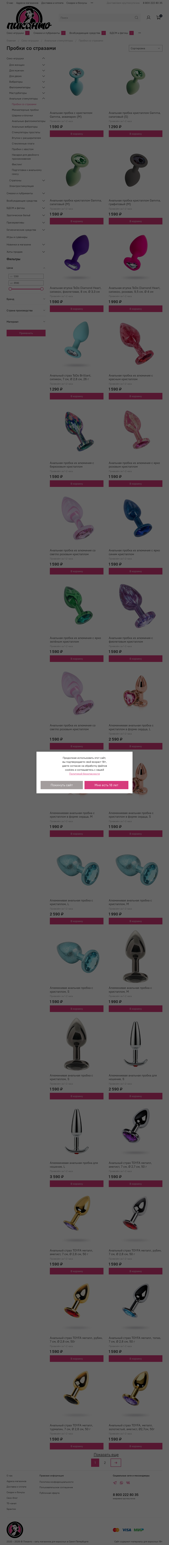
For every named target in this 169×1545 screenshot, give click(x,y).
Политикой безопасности (84, 773)
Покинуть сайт (62, 785)
